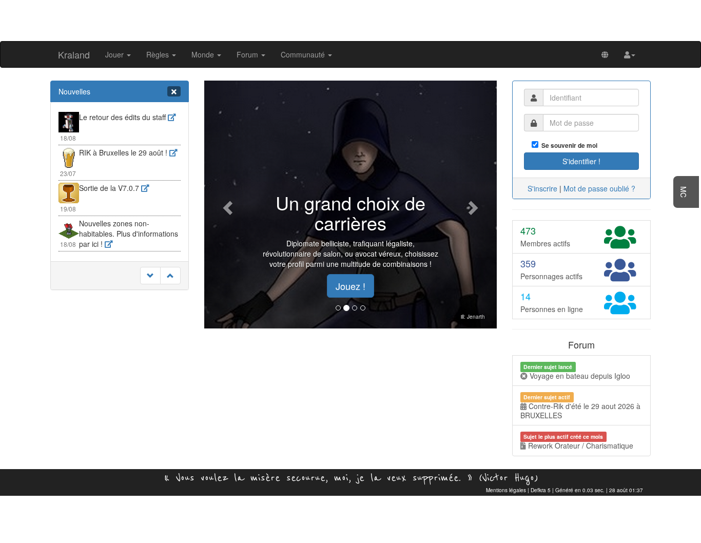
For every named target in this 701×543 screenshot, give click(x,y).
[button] (629, 54)
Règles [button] (158, 54)
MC (683, 192)
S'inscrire (542, 188)
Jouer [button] (115, 54)
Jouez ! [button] (350, 286)
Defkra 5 (541, 490)
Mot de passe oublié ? (599, 188)
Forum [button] (248, 54)
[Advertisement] (350, 19)
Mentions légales (506, 490)
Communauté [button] (304, 54)
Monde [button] (203, 54)
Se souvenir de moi (567, 145)
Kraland (74, 54)
